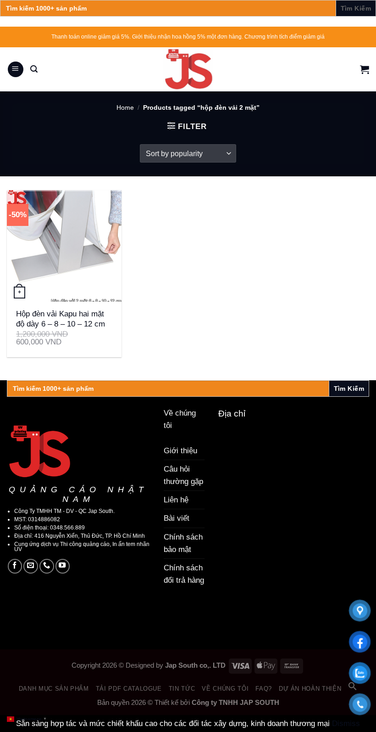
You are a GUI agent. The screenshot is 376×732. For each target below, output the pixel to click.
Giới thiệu (180, 450)
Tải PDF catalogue (129, 688)
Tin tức (182, 688)
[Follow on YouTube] (62, 566)
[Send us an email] (30, 566)
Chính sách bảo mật (183, 543)
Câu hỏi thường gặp (183, 475)
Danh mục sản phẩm (54, 688)
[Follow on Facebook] (15, 566)
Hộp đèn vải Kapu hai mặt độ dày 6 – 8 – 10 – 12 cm (60, 319)
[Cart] (364, 69)
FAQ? (263, 688)
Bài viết (176, 518)
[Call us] (46, 566)
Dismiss (346, 723)
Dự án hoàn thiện (310, 688)
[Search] (34, 69)
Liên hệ (176, 500)
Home (125, 107)
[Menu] (15, 70)
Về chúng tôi (225, 688)
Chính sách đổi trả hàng (184, 574)
